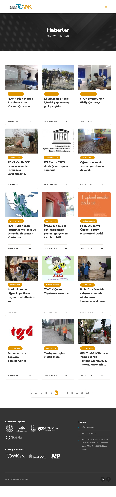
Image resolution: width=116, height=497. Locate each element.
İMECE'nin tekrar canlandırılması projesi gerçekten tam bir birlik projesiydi (56, 233)
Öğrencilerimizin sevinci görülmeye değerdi (92, 166)
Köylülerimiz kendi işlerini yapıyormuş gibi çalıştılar (56, 102)
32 (87, 392)
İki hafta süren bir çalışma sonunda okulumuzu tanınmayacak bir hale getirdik (92, 297)
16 (72, 392)
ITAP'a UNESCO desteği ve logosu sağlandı (56, 166)
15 (67, 392)
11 (46, 392)
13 (56, 392)
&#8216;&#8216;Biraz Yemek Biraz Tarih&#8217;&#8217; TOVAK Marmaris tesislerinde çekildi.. (94, 360)
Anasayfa (51, 36)
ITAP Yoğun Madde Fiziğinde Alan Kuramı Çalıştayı (20, 102)
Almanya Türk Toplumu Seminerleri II (17, 357)
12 (51, 392)
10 (41, 392)
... (36, 392)
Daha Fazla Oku (14, 121)
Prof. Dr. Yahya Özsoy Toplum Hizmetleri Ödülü (92, 229)
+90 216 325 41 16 (89, 433)
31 (82, 392)
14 (61, 392)
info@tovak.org (88, 427)
